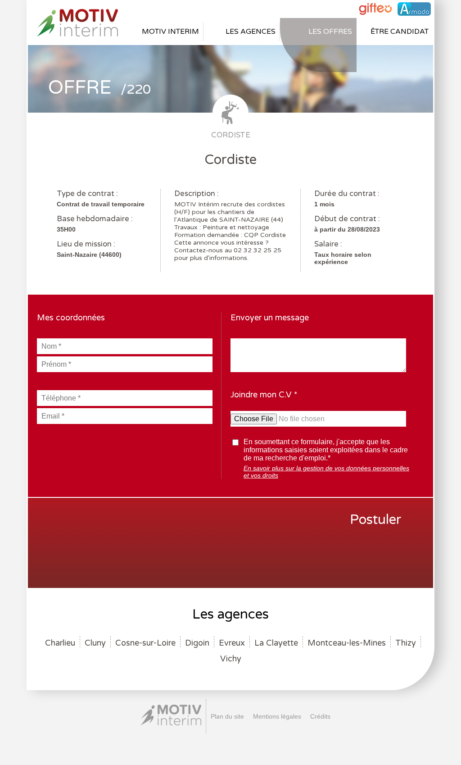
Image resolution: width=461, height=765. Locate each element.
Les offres (330, 31)
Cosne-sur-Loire (145, 642)
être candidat (400, 31)
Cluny (95, 642)
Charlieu (60, 642)
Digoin (197, 642)
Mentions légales (277, 716)
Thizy (405, 642)
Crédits (320, 716)
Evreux (232, 642)
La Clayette (276, 642)
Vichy (230, 658)
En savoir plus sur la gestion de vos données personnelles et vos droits (326, 471)
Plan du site (227, 716)
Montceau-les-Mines (346, 642)
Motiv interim (170, 31)
